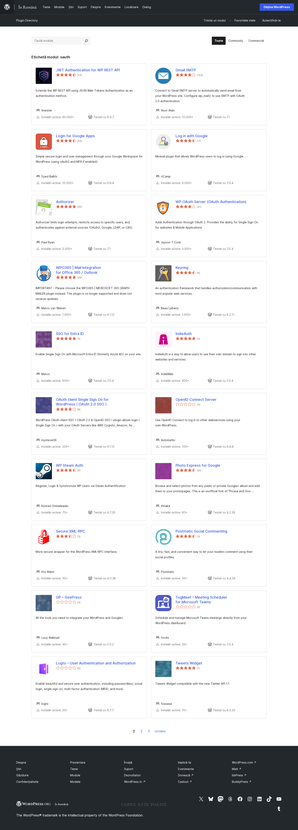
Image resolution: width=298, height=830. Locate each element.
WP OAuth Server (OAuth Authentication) (211, 202)
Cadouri (185, 781)
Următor (160, 731)
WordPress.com (244, 762)
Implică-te (184, 762)
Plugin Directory (27, 20)
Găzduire (22, 775)
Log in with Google (192, 136)
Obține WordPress (277, 7)
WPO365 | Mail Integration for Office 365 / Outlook (78, 269)
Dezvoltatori (132, 775)
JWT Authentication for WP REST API (88, 70)
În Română (61, 804)
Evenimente (186, 769)
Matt (236, 769)
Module (75, 775)
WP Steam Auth (69, 465)
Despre (21, 762)
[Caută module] (86, 41)
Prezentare (77, 762)
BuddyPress (242, 781)
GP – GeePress (69, 597)
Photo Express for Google (198, 465)
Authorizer (65, 202)
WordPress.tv (135, 781)
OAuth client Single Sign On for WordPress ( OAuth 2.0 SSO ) (82, 401)
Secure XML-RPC (70, 531)
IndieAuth (184, 334)
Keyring (182, 267)
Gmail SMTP (186, 70)
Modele (75, 781)
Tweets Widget (189, 663)
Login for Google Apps (75, 136)
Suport (128, 769)
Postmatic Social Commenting (201, 531)
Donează (186, 775)
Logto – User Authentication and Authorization (96, 663)
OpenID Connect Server (196, 399)
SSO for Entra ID (70, 334)
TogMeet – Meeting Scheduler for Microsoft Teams (201, 599)
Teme (74, 769)
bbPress (239, 775)
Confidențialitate (27, 781)
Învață (128, 762)
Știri (18, 769)
